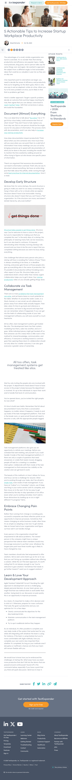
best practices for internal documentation (24, 173)
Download (7, 747)
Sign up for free (36, 704)
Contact (23, 748)
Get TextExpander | (56, 3)
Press (56, 750)
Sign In (6, 753)
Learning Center (26, 735)
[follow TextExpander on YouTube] (20, 725)
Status (31, 765)
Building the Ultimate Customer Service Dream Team (62, 81)
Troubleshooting (26, 745)
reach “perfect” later (12, 105)
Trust (36, 765)
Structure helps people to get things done (19, 230)
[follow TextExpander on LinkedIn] (7, 725)
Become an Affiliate (61, 738)
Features (7, 750)
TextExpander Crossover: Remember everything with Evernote (61, 71)
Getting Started (26, 742)
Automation (41, 748)
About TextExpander (61, 735)
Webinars (24, 738)
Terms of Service (17, 765)
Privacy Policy (7, 765)
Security (26, 765)
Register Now (56, 124)
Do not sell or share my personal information (17, 772)
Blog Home (41, 735)
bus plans (33, 118)
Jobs (55, 747)
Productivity (41, 738)
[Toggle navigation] (5, 3)
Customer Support (43, 742)
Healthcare (41, 745)
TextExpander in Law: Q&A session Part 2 (61, 58)
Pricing (6, 741)
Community (24, 751)
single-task (8, 482)
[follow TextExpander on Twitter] (13, 725)
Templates (7, 744)
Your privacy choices (61, 767)
